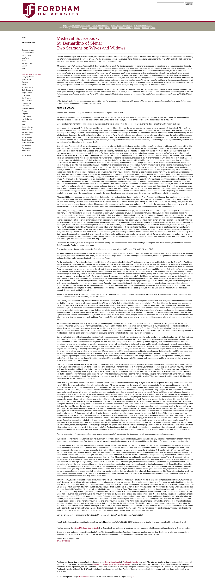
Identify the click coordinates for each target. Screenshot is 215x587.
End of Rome (26, 79)
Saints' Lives (26, 55)
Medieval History (28, 42)
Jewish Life (26, 135)
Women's (145, 28)
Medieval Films (27, 63)
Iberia (24, 121)
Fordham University (130, 562)
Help (23, 68)
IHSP (24, 37)
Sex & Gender (27, 140)
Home (65, 25)
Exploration (26, 150)
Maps (24, 60)
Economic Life (27, 103)
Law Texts (25, 58)
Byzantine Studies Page (143, 25)
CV (132, 577)
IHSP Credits (26, 156)
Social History (27, 137)
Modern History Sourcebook (122, 25)
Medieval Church (28, 132)
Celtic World (26, 95)
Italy (23, 124)
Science (137, 28)
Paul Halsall (84, 577)
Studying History (28, 77)
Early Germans (27, 90)
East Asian (93, 28)
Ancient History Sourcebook (79, 25)
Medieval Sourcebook (100, 25)
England (25, 114)
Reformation (26, 148)
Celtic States (26, 116)
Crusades (25, 106)
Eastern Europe (27, 127)
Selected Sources (28, 50)
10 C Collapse (27, 100)
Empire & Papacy (28, 108)
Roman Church (27, 87)
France (24, 111)
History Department (112, 562)
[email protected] (63, 541)
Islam (24, 85)
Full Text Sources (28, 53)
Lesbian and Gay (126, 28)
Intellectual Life (27, 129)
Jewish (114, 28)
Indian (101, 28)
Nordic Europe (27, 119)
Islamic (107, 28)
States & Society (28, 143)
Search (24, 66)
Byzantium (25, 82)
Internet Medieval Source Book (86, 528)
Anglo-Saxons (27, 93)
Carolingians (26, 98)
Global (152, 28)
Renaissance (26, 145)
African (84, 28)
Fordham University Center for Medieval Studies (111, 564)
